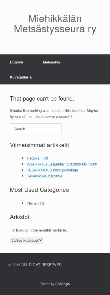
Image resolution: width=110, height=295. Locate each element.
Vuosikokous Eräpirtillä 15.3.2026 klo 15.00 (62, 164)
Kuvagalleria (21, 77)
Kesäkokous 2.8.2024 (44, 176)
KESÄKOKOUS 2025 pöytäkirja (52, 170)
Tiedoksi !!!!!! (37, 158)
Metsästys (51, 62)
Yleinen (33, 203)
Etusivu (16, 62)
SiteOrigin (62, 283)
